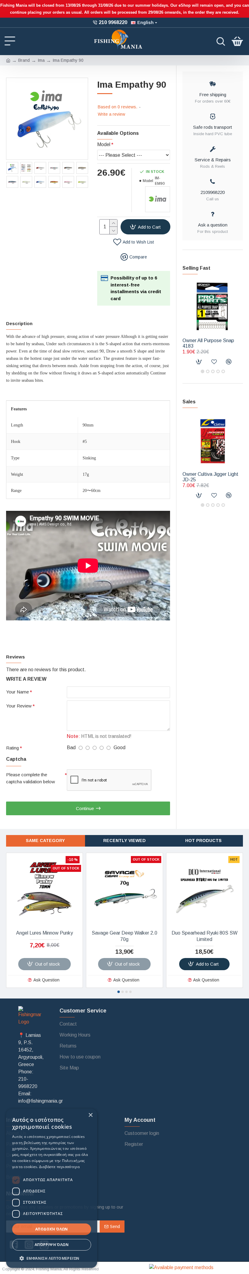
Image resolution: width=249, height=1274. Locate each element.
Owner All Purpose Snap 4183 (208, 343)
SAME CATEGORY (45, 840)
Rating (12, 747)
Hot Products (203, 840)
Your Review (19, 705)
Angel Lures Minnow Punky (44, 932)
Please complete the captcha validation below (30, 778)
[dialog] (51, 1188)
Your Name (17, 691)
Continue (85, 808)
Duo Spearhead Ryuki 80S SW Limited (204, 936)
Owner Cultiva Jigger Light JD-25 (210, 477)
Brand (24, 60)
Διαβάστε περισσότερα (59, 1166)
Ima (41, 60)
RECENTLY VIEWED (124, 840)
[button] (202, 371)
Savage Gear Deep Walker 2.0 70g (124, 936)
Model (103, 144)
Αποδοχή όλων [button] (51, 1229)
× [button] (90, 1115)
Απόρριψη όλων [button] (52, 1244)
